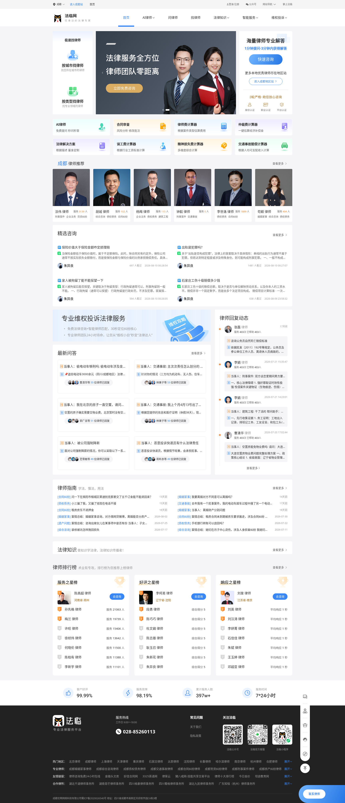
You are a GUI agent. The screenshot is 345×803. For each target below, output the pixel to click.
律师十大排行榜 (224, 776)
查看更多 (197, 353)
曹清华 (239, 433)
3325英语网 (150, 776)
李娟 (237, 362)
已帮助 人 (254, 332)
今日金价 (244, 776)
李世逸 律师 (225, 211)
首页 (92, 4)
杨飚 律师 (143, 211)
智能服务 (250, 17)
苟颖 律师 (264, 211)
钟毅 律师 (183, 211)
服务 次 (240, 332)
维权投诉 (279, 17)
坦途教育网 (262, 776)
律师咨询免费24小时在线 (84, 776)
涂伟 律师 (62, 211)
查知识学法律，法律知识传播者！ (101, 550)
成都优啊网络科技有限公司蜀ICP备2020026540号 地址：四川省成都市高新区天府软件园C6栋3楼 (105, 798)
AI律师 (149, 17)
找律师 (195, 17)
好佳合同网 (131, 776)
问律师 (173, 17)
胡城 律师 (102, 211)
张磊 (237, 327)
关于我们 (195, 727)
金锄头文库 (112, 776)
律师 (241, 327)
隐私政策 (195, 736)
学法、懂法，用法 (91, 488)
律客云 (166, 776)
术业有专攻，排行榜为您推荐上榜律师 (105, 568)
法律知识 (221, 17)
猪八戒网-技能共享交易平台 (192, 776)
